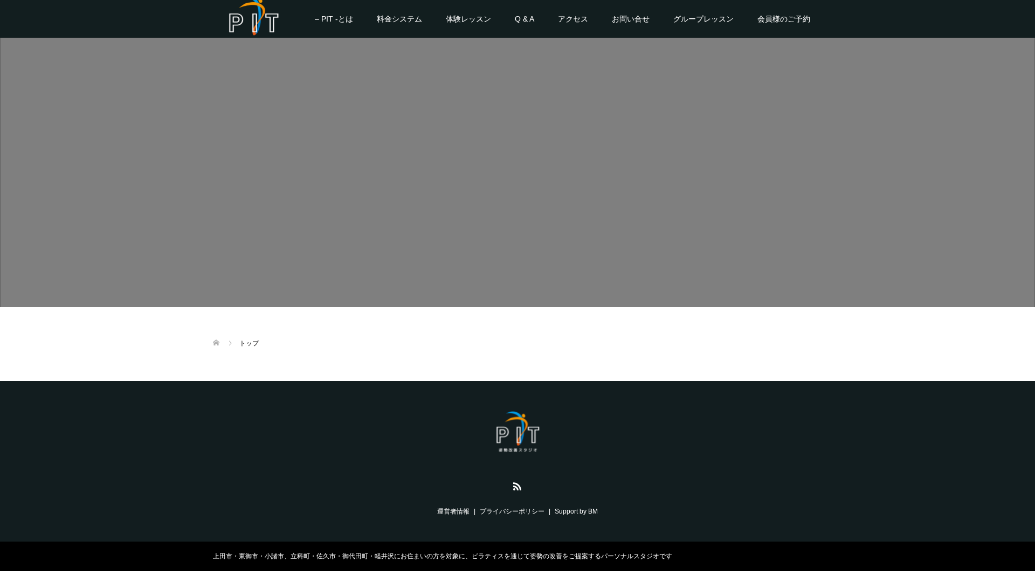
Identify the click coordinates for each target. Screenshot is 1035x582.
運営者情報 (453, 511)
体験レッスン (468, 19)
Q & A (524, 19)
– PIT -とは (334, 19)
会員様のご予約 (783, 19)
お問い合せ (631, 19)
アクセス (573, 19)
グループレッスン (703, 19)
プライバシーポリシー (512, 511)
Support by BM (576, 511)
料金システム (399, 19)
